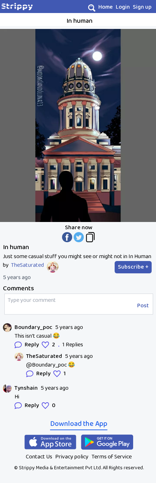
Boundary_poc (33, 327)
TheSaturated (27, 265)
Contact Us (39, 456)
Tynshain (26, 388)
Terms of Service (111, 456)
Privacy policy (72, 456)
